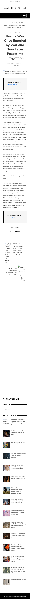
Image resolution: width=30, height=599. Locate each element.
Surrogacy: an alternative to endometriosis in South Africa (11, 270)
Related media (12, 84)
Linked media (11, 217)
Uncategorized (15, 32)
